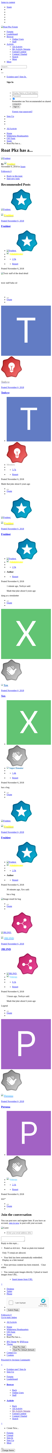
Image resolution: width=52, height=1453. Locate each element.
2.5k (14, 259)
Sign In (16, 107)
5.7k (14, 470)
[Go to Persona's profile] (26, 1068)
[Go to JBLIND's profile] (6, 932)
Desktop (10, 1289)
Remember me (18, 101)
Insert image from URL (22, 1279)
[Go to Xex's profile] (26, 658)
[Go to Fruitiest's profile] (5, 158)
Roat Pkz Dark (19, 1347)
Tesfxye (5, 392)
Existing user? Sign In (17, 77)
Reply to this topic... (10, 1243)
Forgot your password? (22, 111)
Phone (9, 1294)
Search (15, 57)
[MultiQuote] (8, 297)
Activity (10, 44)
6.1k (14, 982)
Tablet (9, 1291)
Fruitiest (6, 226)
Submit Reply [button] (13, 1310)
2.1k (14, 1185)
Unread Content (19, 52)
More (14, 59)
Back (14, 1390)
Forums (10, 31)
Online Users (18, 39)
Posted (12, 221)
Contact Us (12, 1352)
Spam (22, 166)
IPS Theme (12, 1342)
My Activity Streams (21, 49)
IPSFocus (24, 1342)
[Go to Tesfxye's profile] (26, 355)
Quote (9, 299)
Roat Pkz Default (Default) (23, 1350)
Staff (14, 41)
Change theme (8, 1450)
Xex (3, 695)
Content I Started (19, 54)
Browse (10, 36)
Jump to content (8, 2)
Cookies (10, 1355)
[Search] (2, 72)
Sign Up (10, 116)
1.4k (14, 773)
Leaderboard (12, 34)
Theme (10, 1344)
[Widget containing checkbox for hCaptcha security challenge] (28, 1302)
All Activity (17, 46)
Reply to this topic (15, 176)
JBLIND (6, 949)
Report (15, 264)
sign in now (14, 1223)
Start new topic (13, 178)
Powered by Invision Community (15, 1360)
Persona (5, 1106)
